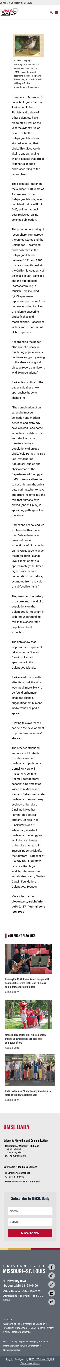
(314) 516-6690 (16, 1176)
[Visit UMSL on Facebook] (51, 1267)
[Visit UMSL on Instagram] (51, 1275)
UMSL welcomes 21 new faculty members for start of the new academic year (28, 1093)
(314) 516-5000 (31, 1291)
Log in (9, 1359)
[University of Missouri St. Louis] (24, 1272)
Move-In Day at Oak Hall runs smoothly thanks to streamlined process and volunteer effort (25, 1038)
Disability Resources (15, 1327)
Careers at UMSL (21, 1331)
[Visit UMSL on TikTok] (51, 1284)
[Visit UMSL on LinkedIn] (51, 1293)
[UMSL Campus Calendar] (51, 1302)
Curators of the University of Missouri (24, 1323)
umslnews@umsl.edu (19, 1172)
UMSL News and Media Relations (22, 1181)
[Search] (51, 12)
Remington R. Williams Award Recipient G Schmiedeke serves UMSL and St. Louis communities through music (27, 983)
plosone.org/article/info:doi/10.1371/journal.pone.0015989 (28, 906)
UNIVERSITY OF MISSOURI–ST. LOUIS (16, 2)
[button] (56, 12)
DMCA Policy (36, 1327)
